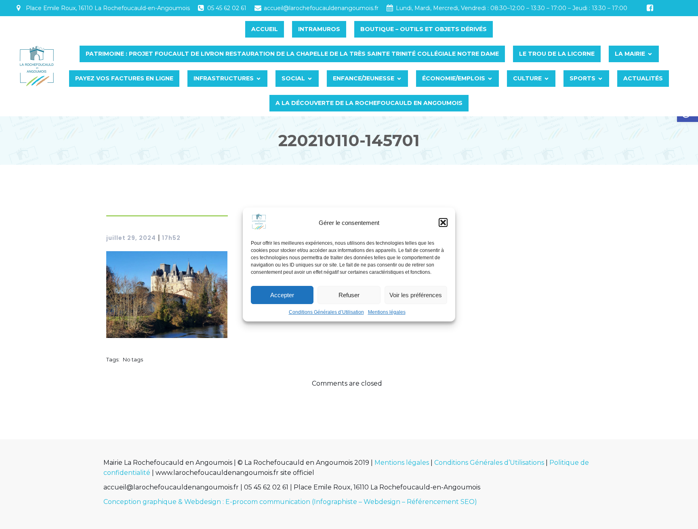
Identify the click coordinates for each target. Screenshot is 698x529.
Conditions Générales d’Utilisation (326, 312)
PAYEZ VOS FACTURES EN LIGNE (124, 78)
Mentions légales (387, 312)
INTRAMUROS (319, 29)
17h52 (171, 238)
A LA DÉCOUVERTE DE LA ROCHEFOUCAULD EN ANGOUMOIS (369, 103)
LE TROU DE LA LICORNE (557, 53)
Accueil (264, 29)
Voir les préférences (415, 295)
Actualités (643, 78)
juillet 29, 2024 (131, 238)
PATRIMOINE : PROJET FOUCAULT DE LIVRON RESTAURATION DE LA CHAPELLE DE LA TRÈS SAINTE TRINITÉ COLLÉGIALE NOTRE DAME (292, 53)
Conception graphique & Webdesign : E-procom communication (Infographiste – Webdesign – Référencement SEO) (290, 502)
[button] (443, 222)
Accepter (282, 295)
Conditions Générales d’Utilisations (489, 462)
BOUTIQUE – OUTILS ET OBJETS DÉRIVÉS (423, 29)
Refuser (349, 295)
